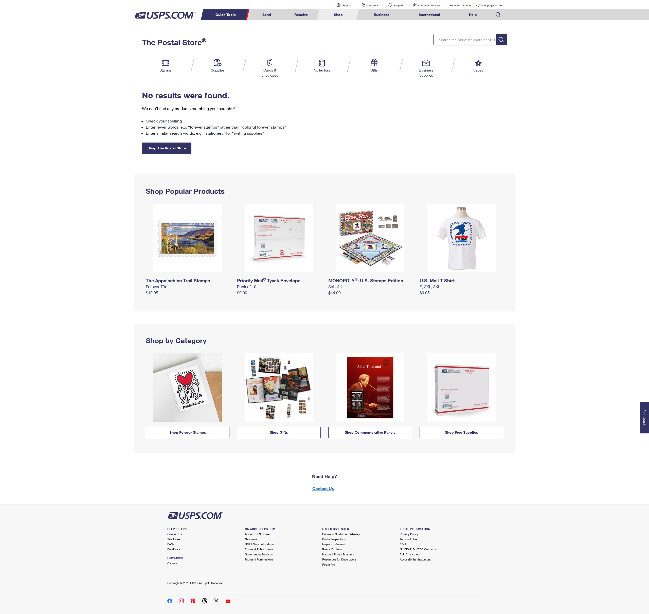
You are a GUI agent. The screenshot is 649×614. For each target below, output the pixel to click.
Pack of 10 (246, 286)
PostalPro (328, 564)
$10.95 (152, 292)
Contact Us (323, 488)
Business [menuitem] (381, 14)
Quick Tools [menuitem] (225, 14)
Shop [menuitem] (338, 14)
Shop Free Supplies (461, 432)
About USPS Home (257, 534)
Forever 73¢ (156, 286)
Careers (172, 563)
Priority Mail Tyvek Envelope (268, 280)
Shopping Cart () (491, 5)
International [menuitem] (429, 14)
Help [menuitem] (473, 14)
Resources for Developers (339, 559)
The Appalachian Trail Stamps (178, 280)
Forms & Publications (259, 549)
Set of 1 (335, 286)
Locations (372, 5)
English (341, 5)
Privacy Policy (409, 534)
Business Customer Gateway (341, 534)
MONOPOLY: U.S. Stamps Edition (365, 280)
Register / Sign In (460, 5)
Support (398, 5)
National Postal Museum (338, 554)
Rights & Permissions (259, 559)
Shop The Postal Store (167, 148)
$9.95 (425, 292)
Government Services (259, 554)
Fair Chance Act (410, 554)
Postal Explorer (332, 549)
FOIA (403, 544)
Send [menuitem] (266, 14)
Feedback (173, 549)
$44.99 (334, 292)
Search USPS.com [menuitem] (498, 14)
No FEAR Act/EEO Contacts (418, 549)
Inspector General (333, 544)
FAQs (170, 544)
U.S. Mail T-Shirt (437, 280)
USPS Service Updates (260, 544)
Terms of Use (408, 539)
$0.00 (242, 292)
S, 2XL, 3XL (430, 286)
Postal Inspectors (333, 539)
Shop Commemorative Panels (370, 432)
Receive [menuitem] (301, 14)
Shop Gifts (279, 432)
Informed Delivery (429, 5)
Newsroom (252, 539)
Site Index (173, 539)
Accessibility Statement (415, 559)
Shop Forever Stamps (187, 432)
